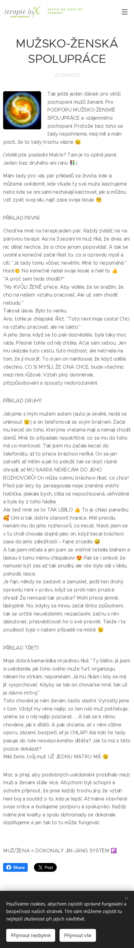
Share (19, 867)
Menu (124, 11)
